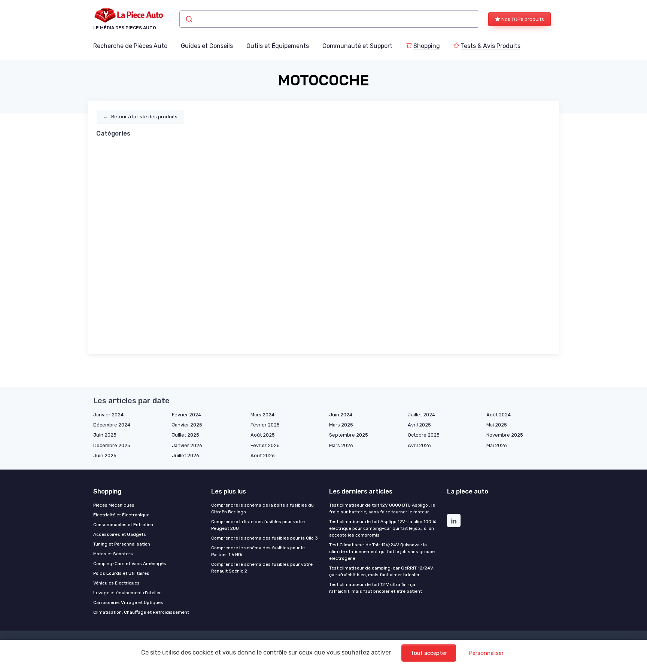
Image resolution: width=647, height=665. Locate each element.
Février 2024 (186, 414)
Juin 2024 (340, 414)
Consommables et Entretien (123, 524)
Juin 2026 (104, 455)
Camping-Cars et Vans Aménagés (129, 563)
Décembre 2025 (111, 445)
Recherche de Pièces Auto (130, 45)
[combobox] (329, 19)
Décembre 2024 (111, 425)
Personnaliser (486, 653)
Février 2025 (265, 425)
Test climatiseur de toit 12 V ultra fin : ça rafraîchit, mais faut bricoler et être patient (375, 588)
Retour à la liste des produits (140, 116)
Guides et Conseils (207, 45)
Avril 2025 (419, 425)
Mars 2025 (341, 425)
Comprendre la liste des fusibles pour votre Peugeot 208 (258, 525)
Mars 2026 (341, 445)
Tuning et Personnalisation (121, 544)
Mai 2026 (496, 445)
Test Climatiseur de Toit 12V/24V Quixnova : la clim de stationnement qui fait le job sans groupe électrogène (382, 551)
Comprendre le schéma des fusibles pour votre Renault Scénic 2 (262, 568)
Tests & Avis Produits (490, 45)
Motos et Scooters (113, 553)
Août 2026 (262, 455)
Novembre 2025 (504, 435)
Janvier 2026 (187, 445)
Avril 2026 (419, 445)
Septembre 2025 (348, 435)
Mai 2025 (496, 425)
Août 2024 (498, 414)
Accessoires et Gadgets (119, 534)
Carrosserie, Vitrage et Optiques (128, 602)
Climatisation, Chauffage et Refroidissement (141, 612)
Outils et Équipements (277, 45)
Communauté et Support (357, 45)
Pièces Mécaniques (113, 505)
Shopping (426, 45)
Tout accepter (428, 653)
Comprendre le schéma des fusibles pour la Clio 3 (264, 538)
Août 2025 (262, 435)
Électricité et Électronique (121, 514)
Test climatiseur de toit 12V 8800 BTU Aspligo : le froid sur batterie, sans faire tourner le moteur (382, 508)
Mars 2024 (262, 414)
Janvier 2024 (108, 414)
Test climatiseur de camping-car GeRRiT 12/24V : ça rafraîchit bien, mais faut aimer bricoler (382, 571)
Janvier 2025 (187, 425)
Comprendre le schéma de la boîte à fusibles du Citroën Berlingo (262, 508)
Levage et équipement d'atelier (127, 592)
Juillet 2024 (421, 414)
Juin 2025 (104, 435)
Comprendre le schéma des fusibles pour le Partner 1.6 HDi (258, 551)
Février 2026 (265, 445)
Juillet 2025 (185, 435)
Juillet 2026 (185, 455)
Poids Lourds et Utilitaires (121, 573)
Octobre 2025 (424, 435)
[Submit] (188, 19)
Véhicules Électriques (116, 583)
